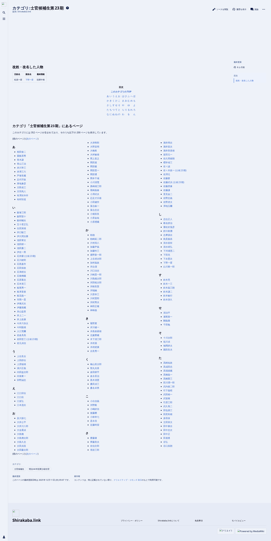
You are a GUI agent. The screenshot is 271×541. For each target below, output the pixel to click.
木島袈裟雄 (95, 331)
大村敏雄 (94, 154)
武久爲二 (167, 406)
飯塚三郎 (21, 212)
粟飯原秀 (21, 155)
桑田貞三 (94, 383)
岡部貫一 (94, 170)
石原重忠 (21, 279)
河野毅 (93, 405)
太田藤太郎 (22, 449)
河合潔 (93, 266)
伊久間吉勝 (22, 236)
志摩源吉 (167, 235)
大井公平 (21, 422)
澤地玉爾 (167, 206)
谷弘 (165, 441)
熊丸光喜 (94, 368)
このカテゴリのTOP (121, 91)
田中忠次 (167, 430)
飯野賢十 (21, 216)
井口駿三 (21, 232)
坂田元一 (167, 154)
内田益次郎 (22, 372)
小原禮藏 (94, 221)
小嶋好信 (94, 409)
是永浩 (93, 420)
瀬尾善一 (167, 316)
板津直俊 (21, 291)
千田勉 (166, 324)
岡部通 (93, 174)
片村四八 (94, 242)
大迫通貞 (21, 430)
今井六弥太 (22, 323)
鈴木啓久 (167, 299)
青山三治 (21, 163)
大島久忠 (21, 441)
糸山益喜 (21, 311)
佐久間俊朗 (169, 158)
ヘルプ (67, 8)
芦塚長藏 (21, 175)
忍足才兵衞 (95, 198)
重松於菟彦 (169, 227)
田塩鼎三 (167, 410)
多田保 (166, 418)
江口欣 (20, 397)
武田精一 (167, 394)
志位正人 (167, 219)
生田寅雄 (21, 228)
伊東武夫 (21, 303)
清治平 (166, 312)
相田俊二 (21, 151)
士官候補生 (19, 469)
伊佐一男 (21, 252)
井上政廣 (21, 319)
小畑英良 (94, 213)
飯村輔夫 (21, 220)
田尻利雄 (167, 414)
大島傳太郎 (22, 438)
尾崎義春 (94, 190)
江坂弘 (20, 401)
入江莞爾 (21, 331)
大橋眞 (93, 150)
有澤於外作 (22, 195)
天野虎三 (21, 187)
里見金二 (167, 194)
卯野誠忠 (21, 380)
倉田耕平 (94, 372)
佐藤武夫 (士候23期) (173, 182)
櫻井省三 (167, 162)
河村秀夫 (94, 302)
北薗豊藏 (94, 335)
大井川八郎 (22, 426)
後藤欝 (93, 412)
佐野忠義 (167, 198)
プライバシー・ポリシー (132, 520)
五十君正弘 (22, 224)
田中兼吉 (167, 426)
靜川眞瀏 (167, 231)
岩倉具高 (21, 335)
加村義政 (94, 262)
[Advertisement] (139, 36)
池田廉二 (21, 248)
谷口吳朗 (167, 445)
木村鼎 (93, 343)
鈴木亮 (166, 279)
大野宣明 (94, 146)
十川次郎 (167, 337)
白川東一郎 (169, 266)
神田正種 (94, 306)
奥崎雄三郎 (95, 186)
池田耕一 (21, 244)
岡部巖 (93, 166)
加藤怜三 (94, 250)
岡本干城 (94, 178)
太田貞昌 (21, 445)
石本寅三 (21, 283)
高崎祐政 (167, 362)
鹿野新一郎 (95, 254)
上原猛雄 (21, 364)
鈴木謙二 (167, 291)
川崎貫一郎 (95, 274)
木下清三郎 (95, 339)
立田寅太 (167, 422)
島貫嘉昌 (167, 238)
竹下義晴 (167, 390)
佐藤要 (166, 178)
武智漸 (166, 398)
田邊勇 (166, 438)
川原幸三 (94, 294)
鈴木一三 (167, 283)
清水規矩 (167, 242)
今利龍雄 (21, 327)
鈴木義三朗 (169, 287)
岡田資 (93, 162)
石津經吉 (21, 271)
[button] (250, 80)
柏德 (92, 235)
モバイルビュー (239, 520)
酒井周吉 (167, 142)
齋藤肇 (93, 438)
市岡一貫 (21, 299)
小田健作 (94, 202)
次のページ (32, 138)
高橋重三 (167, 378)
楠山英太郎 (95, 364)
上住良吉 (21, 356)
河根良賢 (94, 286)
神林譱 (93, 310)
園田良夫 (167, 349)
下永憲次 (167, 258)
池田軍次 (21, 240)
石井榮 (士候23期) (26, 256)
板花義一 (21, 295)
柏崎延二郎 (95, 238)
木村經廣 (94, 347)
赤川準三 (21, 167)
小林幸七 (94, 416)
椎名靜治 (167, 223)
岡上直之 (94, 158)
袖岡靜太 (167, 345)
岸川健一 (94, 327)
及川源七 (21, 418)
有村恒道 (21, 199)
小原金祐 (94, 217)
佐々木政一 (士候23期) (174, 170)
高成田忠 (167, 366)
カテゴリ (16, 464)
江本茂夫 (21, 405)
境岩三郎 (94, 449)
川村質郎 (94, 298)
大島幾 (20, 434)
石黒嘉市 (21, 263)
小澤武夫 (94, 194)
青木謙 (20, 159)
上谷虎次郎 (95, 258)
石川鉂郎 (21, 260)
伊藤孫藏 (21, 307)
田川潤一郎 (169, 382)
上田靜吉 (21, 360)
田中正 (166, 434)
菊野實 (93, 323)
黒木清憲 (94, 380)
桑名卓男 (94, 387)
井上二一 (21, 315)
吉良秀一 (94, 351)
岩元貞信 (21, 343)
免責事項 (199, 520)
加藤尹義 (94, 246)
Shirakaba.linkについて (168, 520)
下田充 (166, 254)
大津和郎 (94, 142)
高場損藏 (167, 370)
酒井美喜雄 (169, 150)
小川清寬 (94, 182)
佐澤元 (166, 174)
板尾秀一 (21, 287)
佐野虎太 (167, 202)
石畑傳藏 (21, 275)
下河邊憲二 (169, 250)
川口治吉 (94, 270)
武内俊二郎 (169, 386)
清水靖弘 (167, 246)
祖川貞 (166, 341)
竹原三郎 (167, 402)
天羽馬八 (21, 191)
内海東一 (21, 376)
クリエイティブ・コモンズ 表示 (128, 480)
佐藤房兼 (167, 186)
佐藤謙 (166, 190)
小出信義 (94, 401)
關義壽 (166, 320)
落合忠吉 (94, 209)
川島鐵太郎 (95, 278)
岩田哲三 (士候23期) (27, 339)
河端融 (93, 290)
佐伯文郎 (94, 445)
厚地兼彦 (21, 183)
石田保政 (21, 267)
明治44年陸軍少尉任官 (39, 469)
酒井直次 (167, 146)
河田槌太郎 (95, 282)
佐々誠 (166, 166)
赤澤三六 (21, 171)
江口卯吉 (21, 393)
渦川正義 (21, 368)
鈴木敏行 (167, 295)
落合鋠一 (94, 206)
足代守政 (21, 179)
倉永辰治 (94, 376)
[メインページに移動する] (4, 4)
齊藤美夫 (94, 441)
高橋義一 (167, 374)
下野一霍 (29, 79)
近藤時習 (94, 424)
